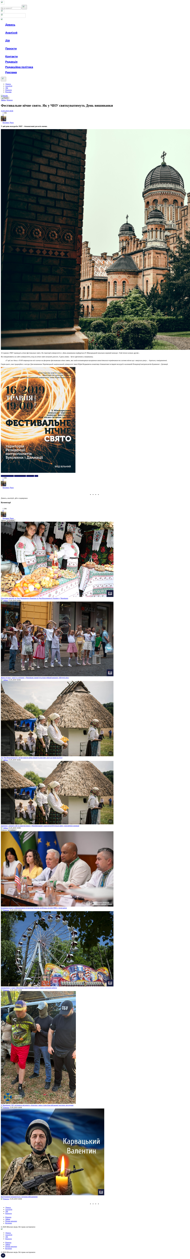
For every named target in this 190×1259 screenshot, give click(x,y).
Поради (38, 45)
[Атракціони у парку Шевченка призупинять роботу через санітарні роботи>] (57, 986)
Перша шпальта (11, 1221)
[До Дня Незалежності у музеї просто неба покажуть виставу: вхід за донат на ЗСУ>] (57, 756)
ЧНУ (36, 476)
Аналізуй (11, 32)
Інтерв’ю (21, 29)
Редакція (11, 61)
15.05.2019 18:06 (7, 111)
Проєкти (11, 48)
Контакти (11, 56)
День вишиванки (7, 476)
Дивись (10, 24)
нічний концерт (20, 476)
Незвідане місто (16, 52)
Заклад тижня (51, 52)
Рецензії (20, 45)
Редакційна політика (19, 67)
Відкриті (27, 52)
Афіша (12, 45)
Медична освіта (38, 52)
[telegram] (101, 494)
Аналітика (13, 37)
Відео (46, 29)
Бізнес (45, 45)
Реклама (53, 45)
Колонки (36, 37)
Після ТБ (101, 52)
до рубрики (10, 520)
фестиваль (30, 476)
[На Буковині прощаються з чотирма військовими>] (52, 1195)
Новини (13, 29)
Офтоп (38, 29)
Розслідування (25, 37)
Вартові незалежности (87, 52)
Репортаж (30, 29)
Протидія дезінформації (68, 52)
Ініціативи (29, 45)
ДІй (6, 88)
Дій (7, 40)
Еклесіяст (110, 52)
